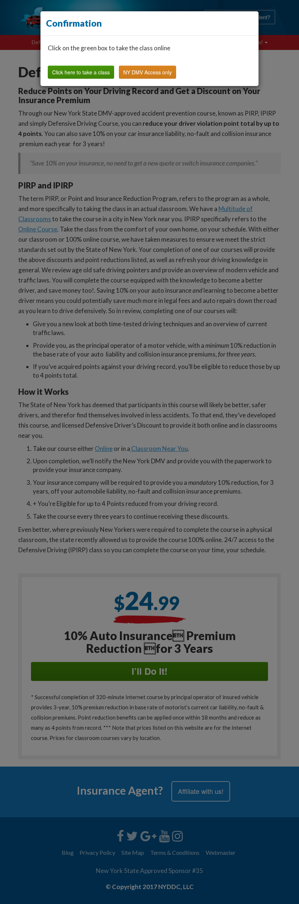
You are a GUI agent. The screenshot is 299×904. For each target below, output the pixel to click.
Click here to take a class (81, 72)
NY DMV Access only (147, 72)
